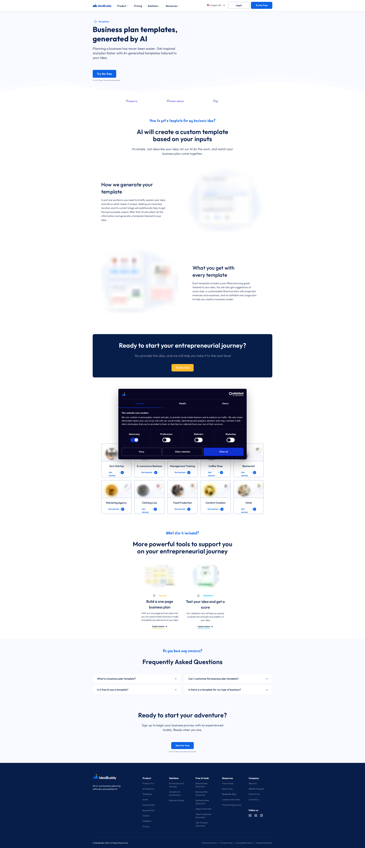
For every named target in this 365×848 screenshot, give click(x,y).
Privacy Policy (226, 843)
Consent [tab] (139, 403)
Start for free (182, 745)
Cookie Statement (264, 843)
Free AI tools (227, 783)
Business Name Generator (202, 802)
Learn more (158, 626)
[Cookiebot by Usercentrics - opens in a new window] (231, 394)
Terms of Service (209, 843)
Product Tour (148, 783)
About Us (253, 783)
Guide (145, 799)
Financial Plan (149, 805)
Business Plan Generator (202, 793)
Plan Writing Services (231, 805)
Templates (147, 794)
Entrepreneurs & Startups (176, 785)
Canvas (146, 815)
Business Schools (176, 800)
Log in (239, 5)
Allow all (223, 452)
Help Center (227, 789)
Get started (112, 472)
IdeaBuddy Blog (229, 794)
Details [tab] (182, 403)
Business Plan (149, 810)
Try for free (262, 5)
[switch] (166, 440)
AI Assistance (148, 789)
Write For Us (254, 794)
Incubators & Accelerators (175, 793)
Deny (141, 452)
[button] (137, 678)
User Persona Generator (202, 824)
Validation (147, 821)
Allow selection (182, 452)
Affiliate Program (256, 789)
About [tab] (225, 403)
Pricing (138, 6)
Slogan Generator (204, 809)
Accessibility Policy (244, 843)
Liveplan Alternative (231, 799)
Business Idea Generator (201, 785)
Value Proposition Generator (203, 816)
